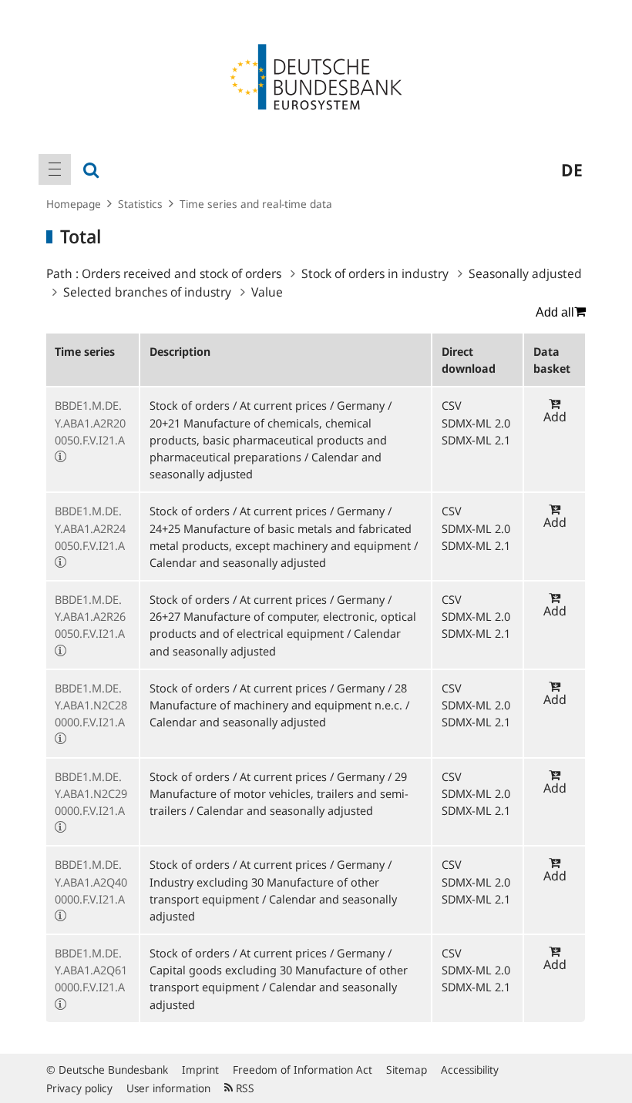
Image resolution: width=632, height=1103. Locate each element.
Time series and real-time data (256, 203)
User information (168, 1088)
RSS (243, 1088)
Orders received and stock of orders (181, 273)
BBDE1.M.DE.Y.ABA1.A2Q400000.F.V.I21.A (91, 881)
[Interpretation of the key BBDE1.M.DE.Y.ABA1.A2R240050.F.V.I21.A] (60, 562)
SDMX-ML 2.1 (476, 440)
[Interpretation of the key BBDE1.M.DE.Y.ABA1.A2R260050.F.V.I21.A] (60, 651)
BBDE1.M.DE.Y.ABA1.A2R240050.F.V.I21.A (90, 527)
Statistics (140, 203)
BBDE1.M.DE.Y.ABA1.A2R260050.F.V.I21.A (90, 616)
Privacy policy (79, 1088)
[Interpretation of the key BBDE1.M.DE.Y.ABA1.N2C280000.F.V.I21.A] (60, 738)
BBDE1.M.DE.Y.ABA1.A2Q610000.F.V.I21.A (91, 969)
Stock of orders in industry (375, 273)
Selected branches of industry (147, 291)
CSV (452, 405)
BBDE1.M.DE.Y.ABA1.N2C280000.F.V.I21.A (91, 704)
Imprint (200, 1069)
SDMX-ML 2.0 (476, 423)
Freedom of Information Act (302, 1069)
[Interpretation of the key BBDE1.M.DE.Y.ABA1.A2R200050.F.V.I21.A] (60, 456)
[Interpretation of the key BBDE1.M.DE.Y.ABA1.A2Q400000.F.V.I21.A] (60, 916)
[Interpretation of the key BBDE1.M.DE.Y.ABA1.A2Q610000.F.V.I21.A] (60, 1004)
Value (267, 291)
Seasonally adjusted (525, 273)
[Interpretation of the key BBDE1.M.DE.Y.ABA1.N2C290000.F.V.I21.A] (60, 827)
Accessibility (470, 1069)
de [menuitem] (572, 169)
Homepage (73, 203)
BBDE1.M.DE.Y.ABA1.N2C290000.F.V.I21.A (91, 793)
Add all (555, 312)
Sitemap (406, 1069)
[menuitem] (55, 169)
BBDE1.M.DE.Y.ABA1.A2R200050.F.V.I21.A (90, 422)
